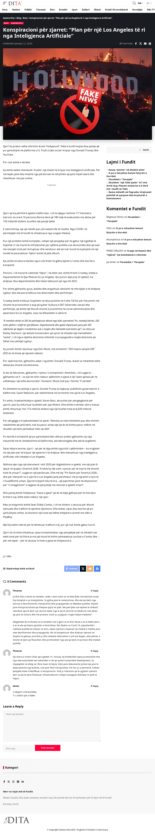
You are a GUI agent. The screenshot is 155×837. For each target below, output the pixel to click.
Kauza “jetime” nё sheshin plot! (126, 169)
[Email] (145, 43)
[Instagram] (13, 782)
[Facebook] (4, 782)
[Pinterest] (18, 782)
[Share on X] (140, 43)
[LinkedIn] (22, 782)
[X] (8, 782)
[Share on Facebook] (136, 43)
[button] (5, 3)
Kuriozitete (17, 23)
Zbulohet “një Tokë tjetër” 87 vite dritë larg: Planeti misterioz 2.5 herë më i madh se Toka (127, 185)
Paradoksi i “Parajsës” (121, 179)
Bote (6, 23)
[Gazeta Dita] (15, 3)
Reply (95, 591)
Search (146, 150)
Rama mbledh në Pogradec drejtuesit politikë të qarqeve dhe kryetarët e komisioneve (129, 195)
